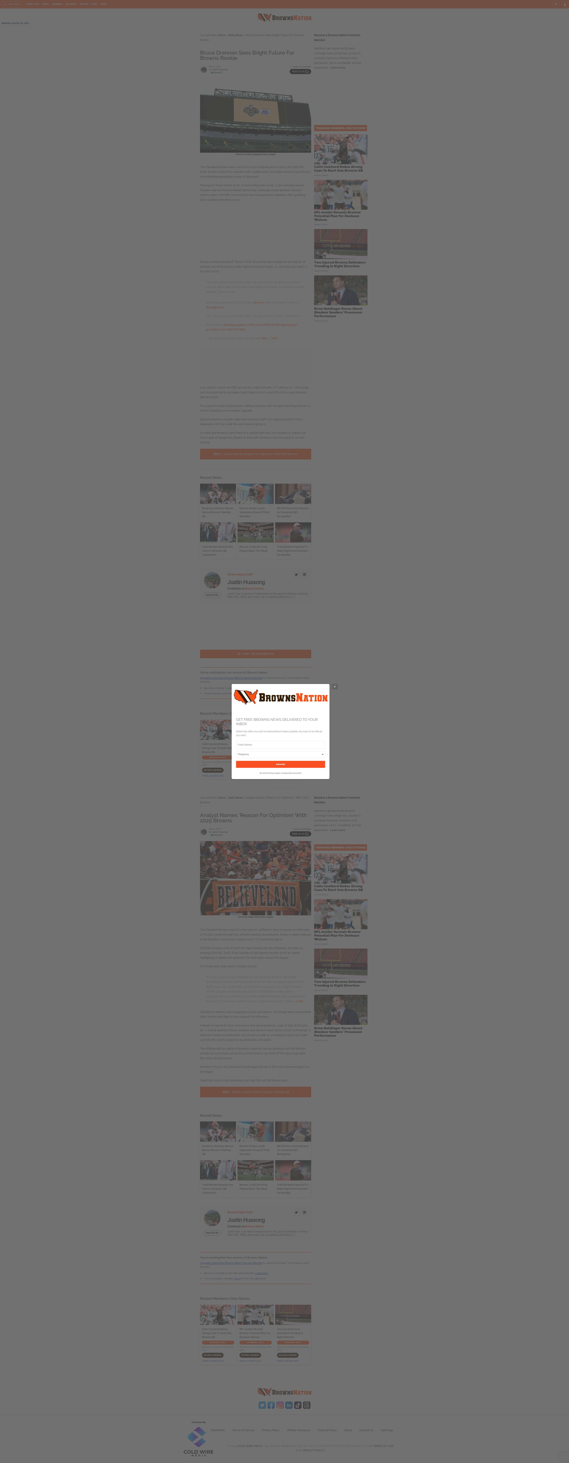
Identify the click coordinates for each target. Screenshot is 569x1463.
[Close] (335, 687)
